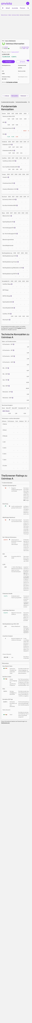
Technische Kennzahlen (21, 102)
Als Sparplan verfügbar (12, 82)
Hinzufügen (8, 61)
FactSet (19, 328)
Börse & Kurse (4, 15)
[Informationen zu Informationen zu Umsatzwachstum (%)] (14, 183)
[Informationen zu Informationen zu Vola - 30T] (8, 380)
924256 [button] (6, 47)
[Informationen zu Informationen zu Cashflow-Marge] (11, 284)
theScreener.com (5, 723)
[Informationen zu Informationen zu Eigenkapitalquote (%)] (14, 222)
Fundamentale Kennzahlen (7, 102)
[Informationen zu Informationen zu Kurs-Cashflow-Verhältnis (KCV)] (19, 167)
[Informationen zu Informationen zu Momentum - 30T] (12, 392)
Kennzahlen (14, 96)
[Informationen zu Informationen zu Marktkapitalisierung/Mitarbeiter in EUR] (23, 268)
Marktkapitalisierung (6, 65)
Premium (22, 8)
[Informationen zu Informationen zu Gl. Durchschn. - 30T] (13, 350)
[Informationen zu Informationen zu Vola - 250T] (9, 386)
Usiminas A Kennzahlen (25, 15)
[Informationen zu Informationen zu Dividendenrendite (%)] (14, 150)
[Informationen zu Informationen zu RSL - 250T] (9, 374)
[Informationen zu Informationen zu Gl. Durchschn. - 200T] (14, 362)
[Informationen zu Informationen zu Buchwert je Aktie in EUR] (15, 199)
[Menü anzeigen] (2, 8)
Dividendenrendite (22, 65)
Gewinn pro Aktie (21, 71)
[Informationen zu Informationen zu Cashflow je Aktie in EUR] (15, 161)
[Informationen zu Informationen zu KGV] (5, 122)
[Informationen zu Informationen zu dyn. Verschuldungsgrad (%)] (17, 233)
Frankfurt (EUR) (14, 52)
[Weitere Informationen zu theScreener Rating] (5, 79)
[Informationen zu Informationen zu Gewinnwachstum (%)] (14, 128)
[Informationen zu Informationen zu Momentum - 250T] (12, 398)
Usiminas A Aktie (15, 15)
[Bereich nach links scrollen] (3, 96)
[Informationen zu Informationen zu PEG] (5, 134)
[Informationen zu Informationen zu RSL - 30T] (8, 368)
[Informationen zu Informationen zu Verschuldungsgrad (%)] (14, 227)
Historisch (23, 96)
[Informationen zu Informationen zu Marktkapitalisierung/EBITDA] (18, 273)
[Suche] (28, 8)
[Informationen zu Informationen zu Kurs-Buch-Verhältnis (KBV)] (17, 205)
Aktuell (8, 8)
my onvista (15, 8)
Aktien (9, 15)
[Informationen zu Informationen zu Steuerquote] (9, 319)
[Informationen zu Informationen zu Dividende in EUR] (12, 144)
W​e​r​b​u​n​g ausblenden (21, 26)
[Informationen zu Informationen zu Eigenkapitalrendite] (13, 302)
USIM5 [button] (23, 48)
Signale (23, 61)
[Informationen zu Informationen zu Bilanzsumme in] (11, 216)
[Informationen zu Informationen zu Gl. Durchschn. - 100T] (14, 356)
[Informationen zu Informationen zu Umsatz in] (8, 177)
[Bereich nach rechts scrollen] (28, 96)
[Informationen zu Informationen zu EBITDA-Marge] (11, 296)
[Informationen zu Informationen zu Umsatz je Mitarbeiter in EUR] (17, 189)
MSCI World (6, 411)
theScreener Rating (6, 76)
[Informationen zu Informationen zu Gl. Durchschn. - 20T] (13, 344)
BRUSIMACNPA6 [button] (25, 47)
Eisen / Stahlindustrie (10, 40)
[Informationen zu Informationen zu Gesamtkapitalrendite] (14, 308)
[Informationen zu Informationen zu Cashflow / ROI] (10, 314)
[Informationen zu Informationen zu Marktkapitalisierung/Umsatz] (18, 262)
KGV (3, 71)
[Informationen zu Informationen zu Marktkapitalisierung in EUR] (17, 256)
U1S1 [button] (27, 48)
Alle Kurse (6, 96)
